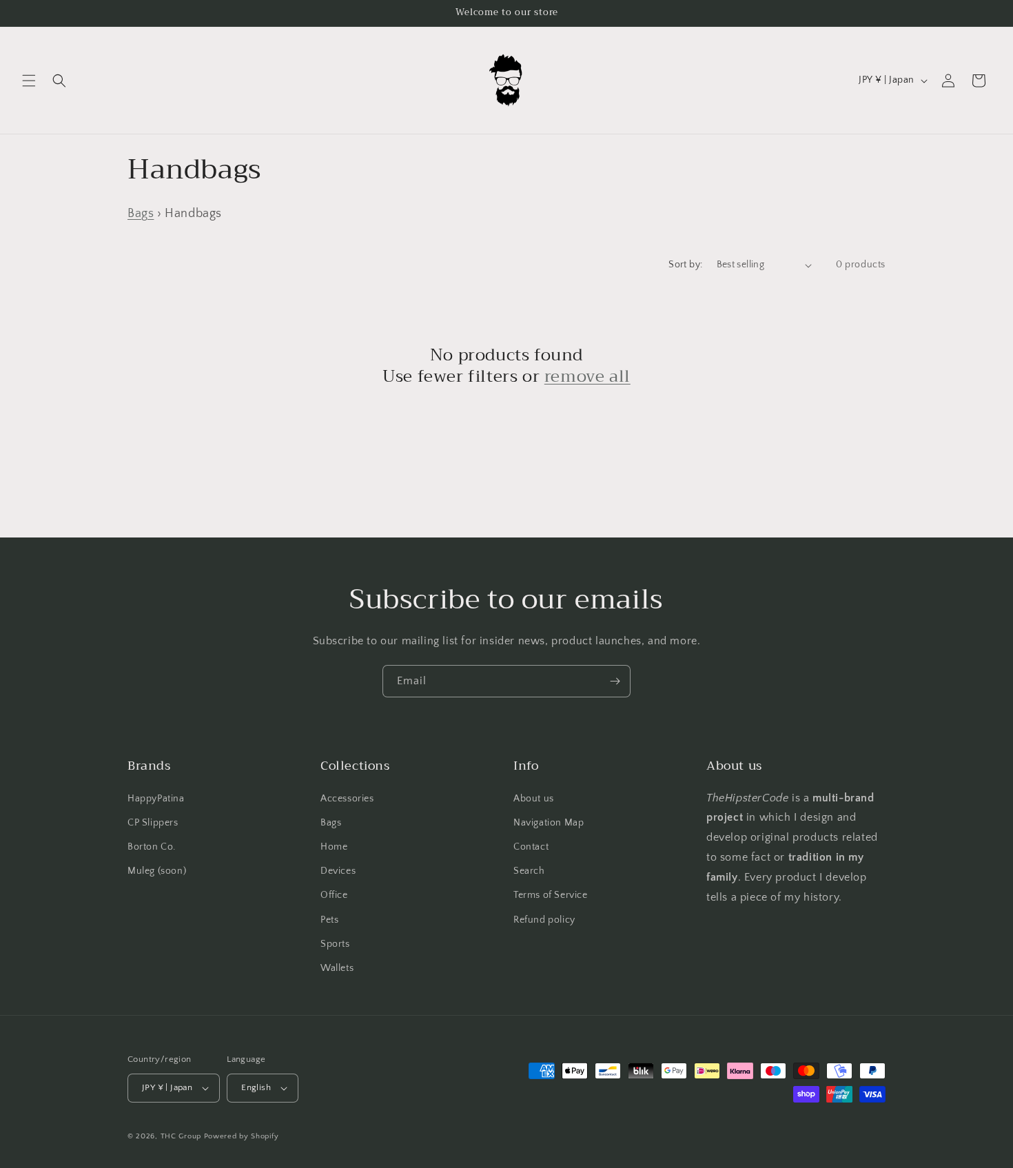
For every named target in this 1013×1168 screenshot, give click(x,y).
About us (533, 798)
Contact (531, 846)
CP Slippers (152, 822)
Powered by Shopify (241, 1136)
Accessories (347, 798)
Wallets (337, 968)
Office (334, 895)
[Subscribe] (615, 681)
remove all (587, 376)
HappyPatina (156, 798)
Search (529, 871)
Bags (140, 214)
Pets (329, 919)
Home (333, 846)
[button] (29, 80)
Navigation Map (548, 822)
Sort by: (685, 264)
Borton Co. (151, 846)
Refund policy (544, 919)
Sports (335, 944)
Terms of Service (550, 895)
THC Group (181, 1136)
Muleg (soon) (156, 871)
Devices (338, 871)
